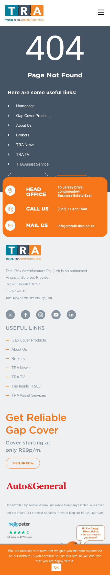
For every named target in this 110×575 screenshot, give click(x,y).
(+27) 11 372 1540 (72, 209)
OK (56, 567)
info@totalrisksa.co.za (76, 226)
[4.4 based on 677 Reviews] (4, 530)
